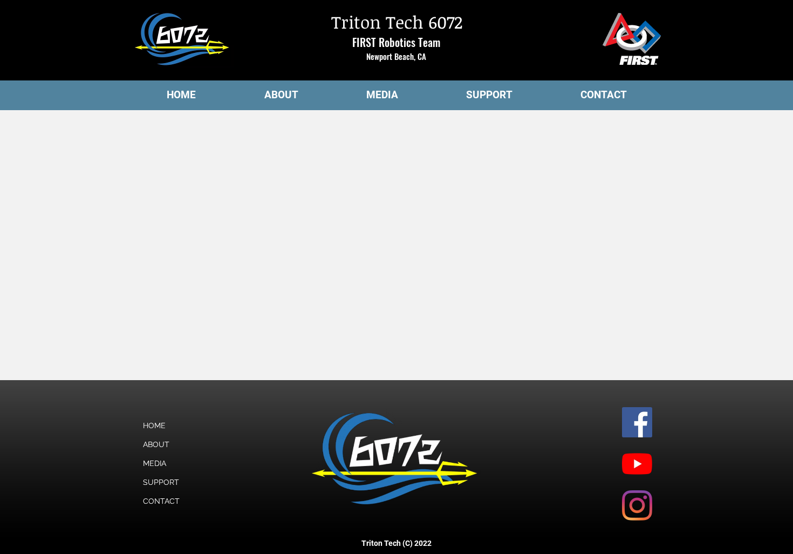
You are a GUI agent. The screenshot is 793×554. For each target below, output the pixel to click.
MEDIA (154, 463)
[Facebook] (637, 422)
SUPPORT (161, 482)
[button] (281, 95)
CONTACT (161, 501)
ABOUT (156, 444)
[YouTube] (637, 464)
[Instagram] (637, 505)
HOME (154, 425)
